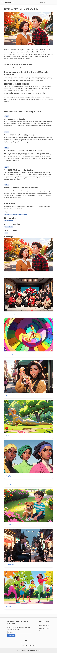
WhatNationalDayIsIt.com (33, 650)
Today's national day (44, 625)
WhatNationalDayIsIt (7, 2)
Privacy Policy (42, 633)
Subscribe (11, 635)
